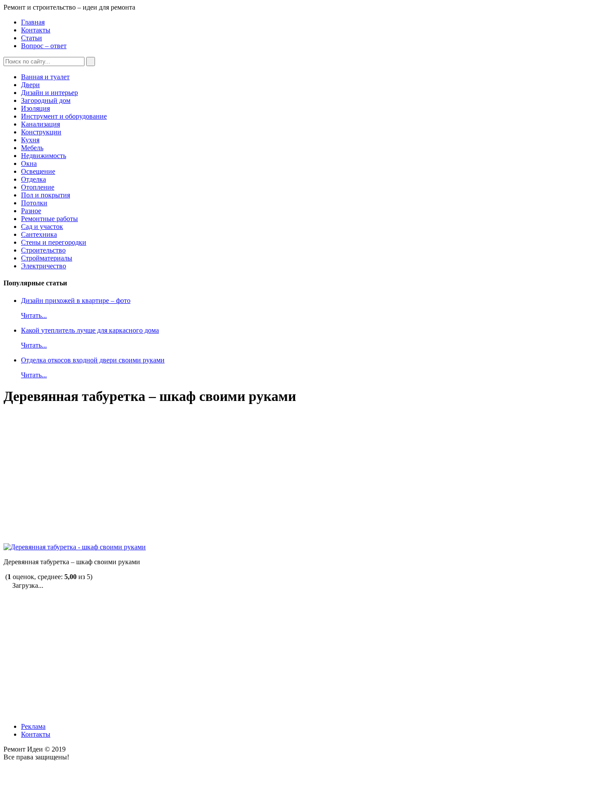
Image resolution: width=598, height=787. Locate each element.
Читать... (34, 315)
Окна (29, 163)
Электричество (43, 266)
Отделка (33, 179)
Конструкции (41, 132)
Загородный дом (45, 100)
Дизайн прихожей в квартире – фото (75, 300)
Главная (33, 22)
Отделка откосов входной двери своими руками (93, 360)
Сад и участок (42, 226)
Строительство (43, 250)
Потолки (34, 203)
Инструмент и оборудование (64, 116)
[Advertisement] (266, 475)
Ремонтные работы (49, 218)
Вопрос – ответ (44, 45)
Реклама (33, 726)
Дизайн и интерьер (49, 92)
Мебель (32, 147)
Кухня (30, 140)
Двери (30, 84)
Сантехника (39, 234)
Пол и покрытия (45, 195)
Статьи (31, 38)
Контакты (35, 30)
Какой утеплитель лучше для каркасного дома (90, 330)
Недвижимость (43, 155)
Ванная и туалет (45, 77)
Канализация (40, 124)
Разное (31, 210)
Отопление (37, 187)
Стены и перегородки (53, 242)
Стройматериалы (46, 258)
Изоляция (35, 108)
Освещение (38, 171)
